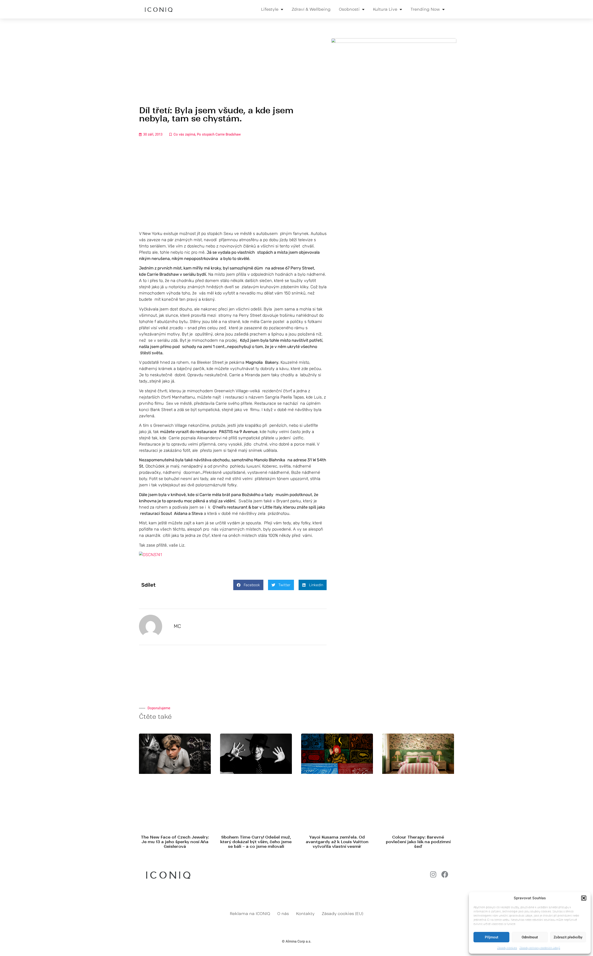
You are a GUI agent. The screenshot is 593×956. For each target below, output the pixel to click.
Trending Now (425, 9)
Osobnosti (349, 9)
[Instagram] (433, 874)
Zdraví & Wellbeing (311, 9)
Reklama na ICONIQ (250, 913)
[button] (583, 898)
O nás (283, 913)
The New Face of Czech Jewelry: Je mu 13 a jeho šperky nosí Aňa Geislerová (175, 842)
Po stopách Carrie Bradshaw (219, 134)
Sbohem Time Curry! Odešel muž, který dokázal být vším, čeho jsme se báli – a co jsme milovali (256, 842)
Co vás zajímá (184, 134)
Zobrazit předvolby (568, 937)
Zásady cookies (507, 948)
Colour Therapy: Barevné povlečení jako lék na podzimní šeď (418, 842)
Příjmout (491, 937)
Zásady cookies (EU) (342, 913)
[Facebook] (444, 874)
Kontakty (305, 913)
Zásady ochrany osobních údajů (539, 948)
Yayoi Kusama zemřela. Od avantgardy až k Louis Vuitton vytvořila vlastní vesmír (337, 842)
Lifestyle (269, 9)
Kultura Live (385, 9)
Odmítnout (530, 937)
